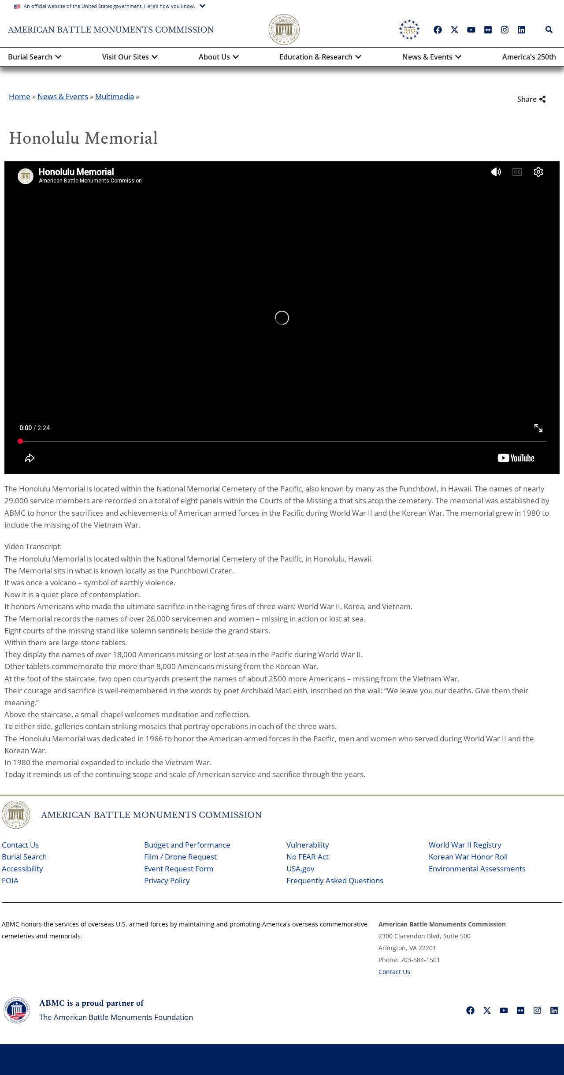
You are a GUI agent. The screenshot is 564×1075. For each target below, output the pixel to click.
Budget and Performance (187, 845)
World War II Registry (465, 845)
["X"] (454, 29)
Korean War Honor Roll (468, 857)
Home (19, 96)
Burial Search (24, 857)
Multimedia (114, 96)
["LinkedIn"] (521, 29)
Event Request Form (179, 868)
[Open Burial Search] (58, 57)
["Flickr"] (487, 29)
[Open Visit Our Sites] (154, 57)
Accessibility (22, 868)
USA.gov (300, 868)
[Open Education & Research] (358, 57)
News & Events (62, 96)
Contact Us (20, 845)
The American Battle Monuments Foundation (116, 1017)
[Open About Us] (235, 57)
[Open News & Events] (458, 57)
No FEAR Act (307, 857)
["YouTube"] (471, 29)
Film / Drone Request (180, 857)
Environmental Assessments (477, 868)
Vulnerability (307, 845)
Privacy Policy (167, 880)
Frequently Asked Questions (334, 880)
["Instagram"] (504, 29)
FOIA (10, 880)
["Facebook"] (437, 29)
